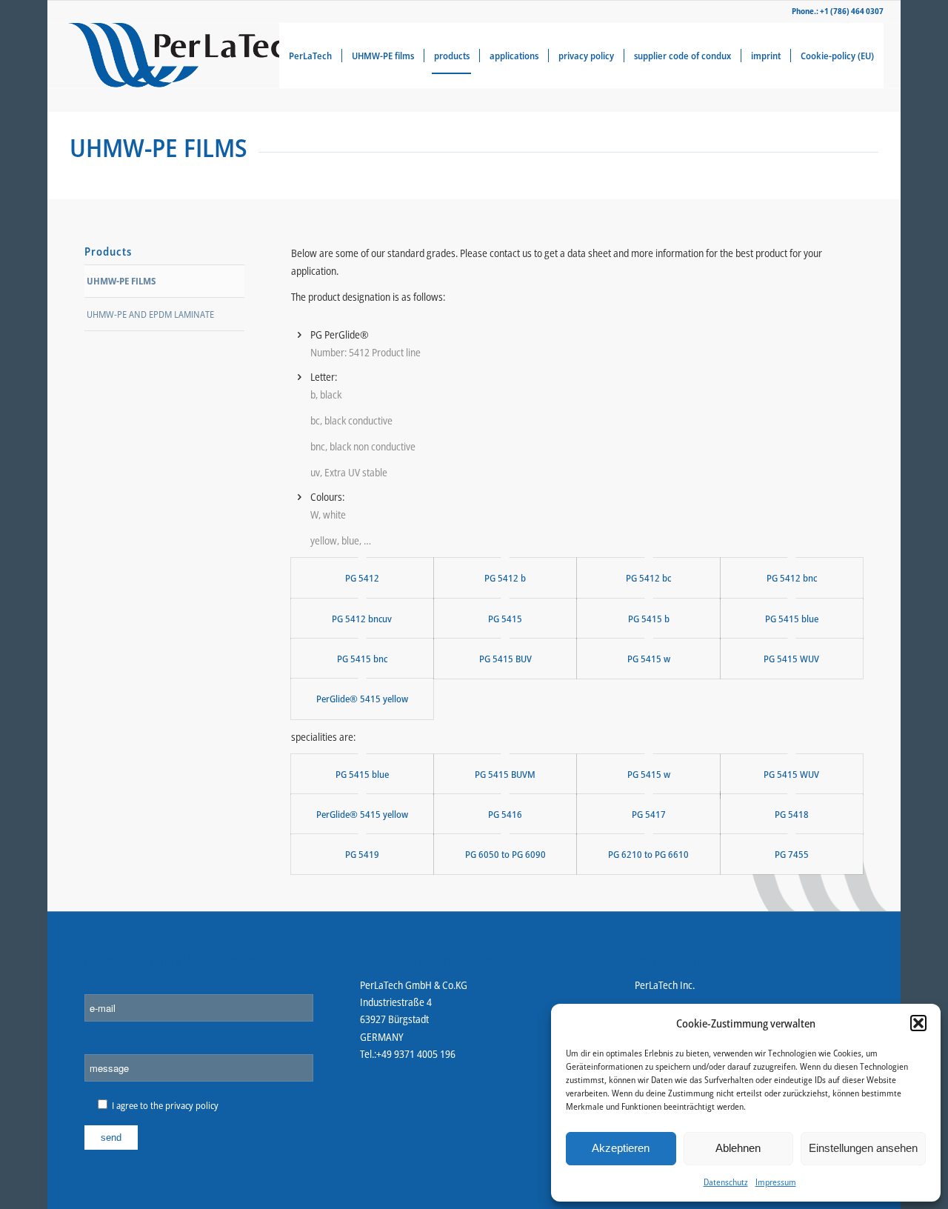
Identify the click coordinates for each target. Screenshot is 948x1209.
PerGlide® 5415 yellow (362, 698)
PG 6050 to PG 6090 (505, 854)
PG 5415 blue (791, 618)
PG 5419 (362, 854)
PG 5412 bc (648, 577)
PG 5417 (649, 814)
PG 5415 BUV (505, 658)
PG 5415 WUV (791, 658)
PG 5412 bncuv (362, 618)
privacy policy (191, 1105)
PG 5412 (362, 577)
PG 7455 (792, 854)
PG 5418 (792, 814)
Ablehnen (738, 1148)
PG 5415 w (648, 658)
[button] (918, 1023)
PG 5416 (505, 814)
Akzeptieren (621, 1148)
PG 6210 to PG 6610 (648, 854)
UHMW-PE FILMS (121, 280)
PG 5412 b (505, 577)
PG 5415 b (649, 618)
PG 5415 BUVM (505, 774)
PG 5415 (505, 618)
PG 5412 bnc (792, 577)
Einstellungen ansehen (863, 1148)
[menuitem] (310, 55)
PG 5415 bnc (362, 658)
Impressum (775, 1182)
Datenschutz (726, 1182)
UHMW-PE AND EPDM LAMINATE (150, 314)
